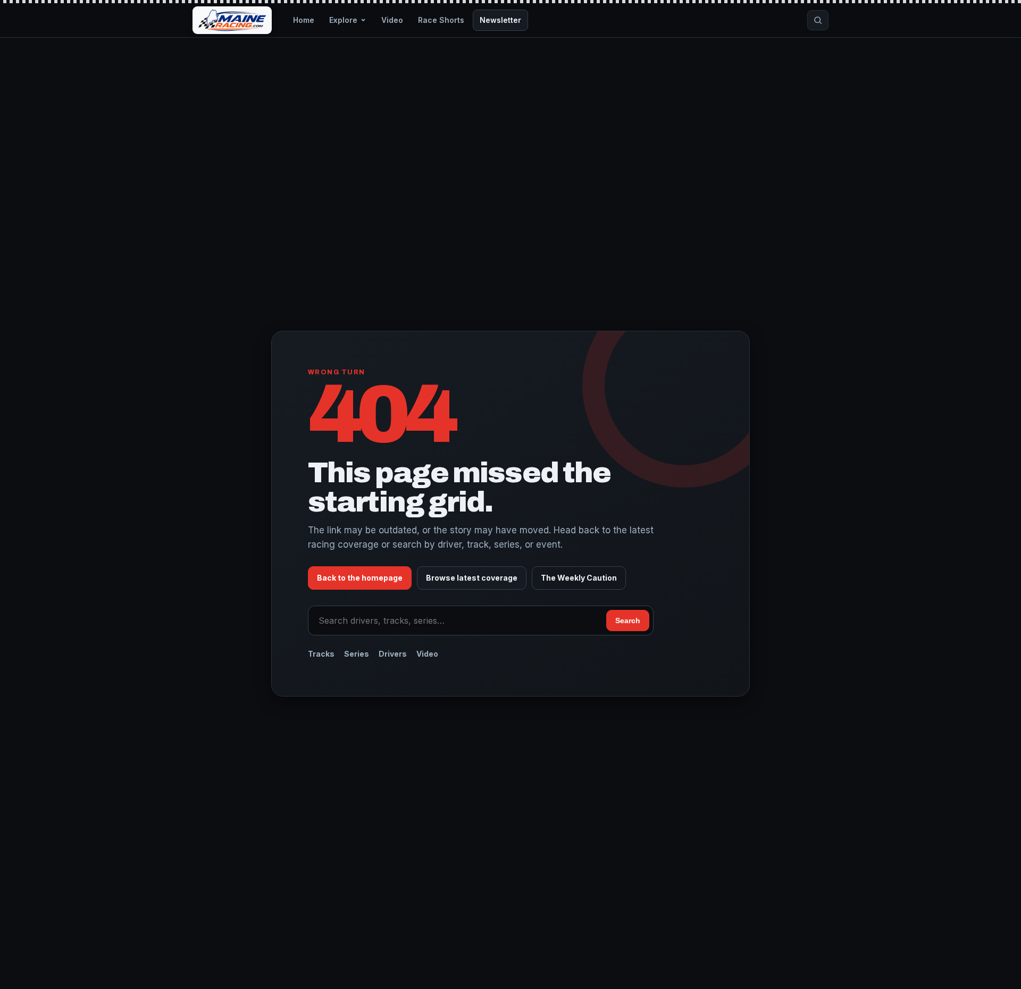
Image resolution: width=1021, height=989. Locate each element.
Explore (343, 19)
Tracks (321, 653)
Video (392, 19)
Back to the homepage (360, 577)
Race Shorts (441, 19)
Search (627, 620)
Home (303, 19)
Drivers (393, 653)
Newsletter (500, 19)
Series (356, 653)
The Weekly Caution (579, 577)
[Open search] (817, 20)
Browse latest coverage (471, 577)
